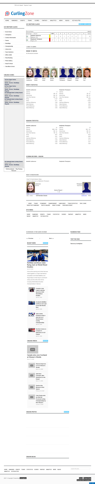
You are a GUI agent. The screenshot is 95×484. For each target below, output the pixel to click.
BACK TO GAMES (32, 46)
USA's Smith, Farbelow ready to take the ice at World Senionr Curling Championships (40, 318)
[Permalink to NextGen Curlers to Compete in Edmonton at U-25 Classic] (31, 330)
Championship (9, 46)
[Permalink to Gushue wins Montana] (31, 387)
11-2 (89, 195)
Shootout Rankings (33, 205)
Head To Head (9, 63)
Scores (37, 20)
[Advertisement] (14, 133)
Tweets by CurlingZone (76, 243)
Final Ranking (8, 58)
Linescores (8, 49)
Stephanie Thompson (36, 39)
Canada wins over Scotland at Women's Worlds (37, 356)
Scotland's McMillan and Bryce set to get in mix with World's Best (41, 304)
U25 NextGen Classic (41, 195)
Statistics (56, 214)
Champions (8, 34)
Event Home (8, 32)
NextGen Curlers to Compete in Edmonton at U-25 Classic (41, 331)
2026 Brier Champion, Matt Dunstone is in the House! (40, 376)
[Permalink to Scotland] (31, 303)
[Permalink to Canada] (31, 290)
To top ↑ (92, 483)
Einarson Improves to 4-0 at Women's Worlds (41, 365)
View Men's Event (10, 66)
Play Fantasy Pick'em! (17, 169)
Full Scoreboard (10, 169)
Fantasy (44, 20)
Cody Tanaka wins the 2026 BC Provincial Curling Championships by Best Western (41, 399)
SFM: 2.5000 (8, 55)
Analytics (53, 20)
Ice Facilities (76, 20)
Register (26, 5)
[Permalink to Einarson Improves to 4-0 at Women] (31, 365)
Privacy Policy (87, 478)
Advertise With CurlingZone (84, 480)
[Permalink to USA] (31, 314)
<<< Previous (29, 238)
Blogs (67, 20)
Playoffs (7, 84)
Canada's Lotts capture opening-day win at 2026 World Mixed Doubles (40, 292)
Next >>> (51, 238)
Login (30, 5)
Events (22, 20)
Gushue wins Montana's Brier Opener (40, 387)
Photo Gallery (8, 60)
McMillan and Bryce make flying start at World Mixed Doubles (37, 265)
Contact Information (10, 37)
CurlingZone (23, 478)
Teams (30, 20)
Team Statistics (9, 52)
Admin (89, 31)
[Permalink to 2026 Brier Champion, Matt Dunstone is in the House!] (31, 375)
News (61, 20)
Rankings (15, 20)
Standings (8, 43)
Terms (80, 478)
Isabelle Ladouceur (36, 35)
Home (7, 20)
